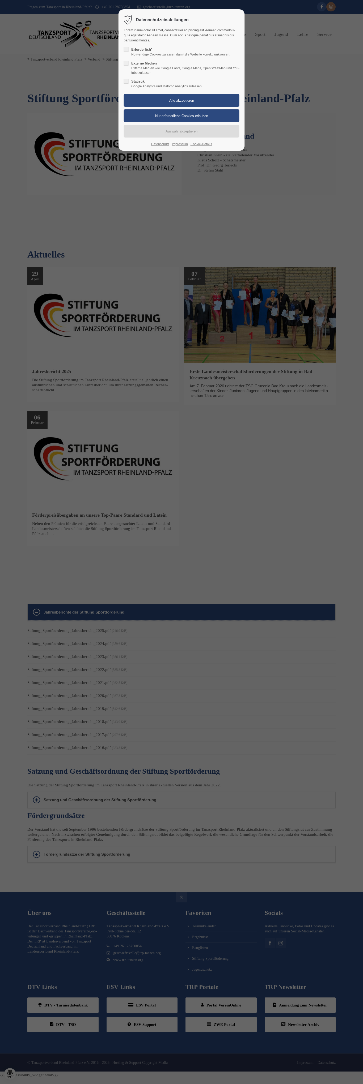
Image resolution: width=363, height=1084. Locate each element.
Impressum (180, 144)
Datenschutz (160, 144)
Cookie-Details (201, 144)
